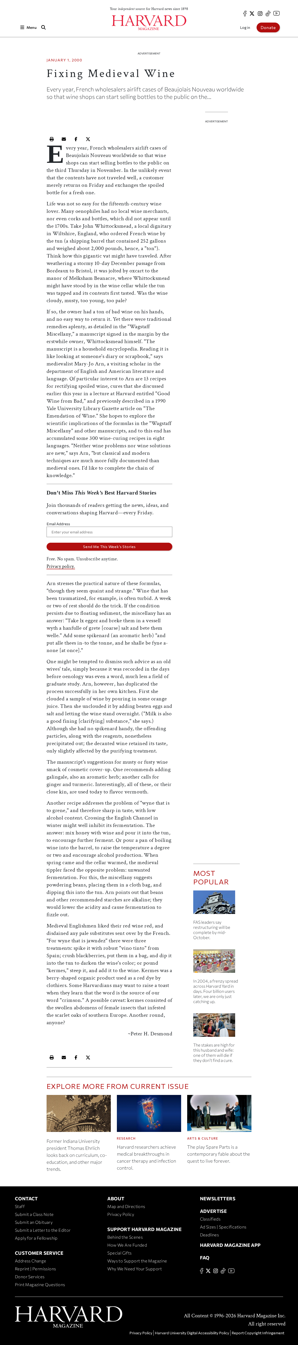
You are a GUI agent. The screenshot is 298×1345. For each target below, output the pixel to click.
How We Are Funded (127, 1245)
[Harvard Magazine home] (149, 22)
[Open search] (43, 27)
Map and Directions (126, 1206)
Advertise (213, 1211)
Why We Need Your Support (134, 1268)
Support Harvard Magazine (144, 1229)
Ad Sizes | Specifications (223, 1226)
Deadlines (209, 1234)
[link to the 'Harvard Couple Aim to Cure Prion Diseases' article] (216, 1027)
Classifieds (210, 1218)
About (115, 1198)
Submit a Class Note (34, 1214)
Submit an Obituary (34, 1222)
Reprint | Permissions (35, 1268)
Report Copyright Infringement (258, 1333)
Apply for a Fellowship (36, 1238)
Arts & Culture (202, 1138)
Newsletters (217, 1198)
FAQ (205, 1257)
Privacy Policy (120, 1214)
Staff (20, 1206)
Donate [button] (268, 27)
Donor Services (30, 1276)
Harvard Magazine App (230, 1245)
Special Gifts (119, 1252)
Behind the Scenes (125, 1237)
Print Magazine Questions (40, 1284)
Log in (245, 27)
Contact (26, 1198)
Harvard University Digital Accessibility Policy (192, 1333)
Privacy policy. (61, 566)
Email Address (58, 524)
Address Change (30, 1260)
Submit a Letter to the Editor (43, 1230)
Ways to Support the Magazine (137, 1260)
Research (126, 1138)
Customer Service (39, 1253)
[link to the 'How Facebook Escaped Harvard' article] (216, 963)
